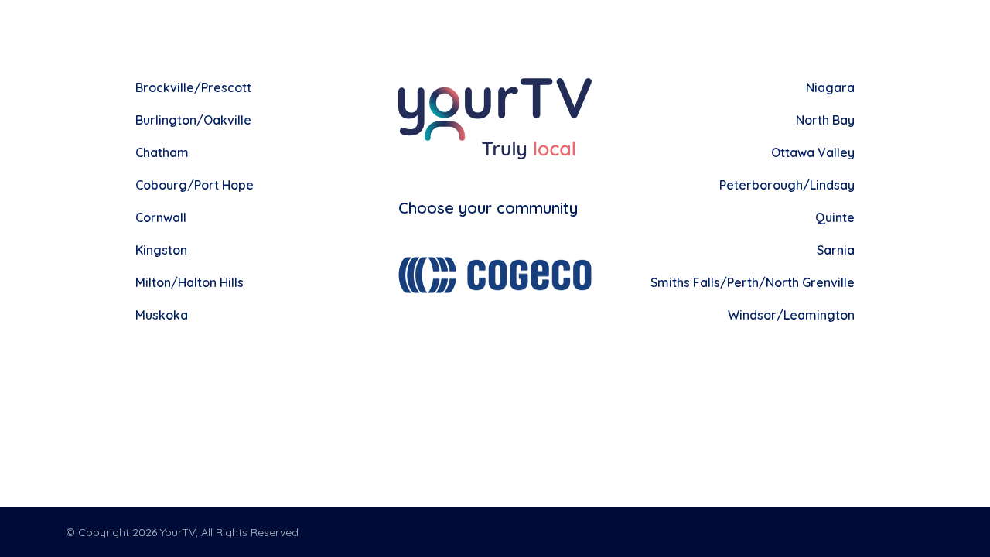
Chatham (162, 152)
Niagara (830, 87)
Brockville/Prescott (193, 87)
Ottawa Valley (813, 152)
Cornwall (160, 217)
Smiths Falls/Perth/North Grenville (752, 282)
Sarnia (836, 250)
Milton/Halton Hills (189, 282)
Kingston (161, 250)
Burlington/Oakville (193, 120)
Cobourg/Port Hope (194, 185)
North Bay (825, 120)
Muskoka (161, 315)
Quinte (835, 217)
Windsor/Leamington (791, 315)
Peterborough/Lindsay (787, 185)
